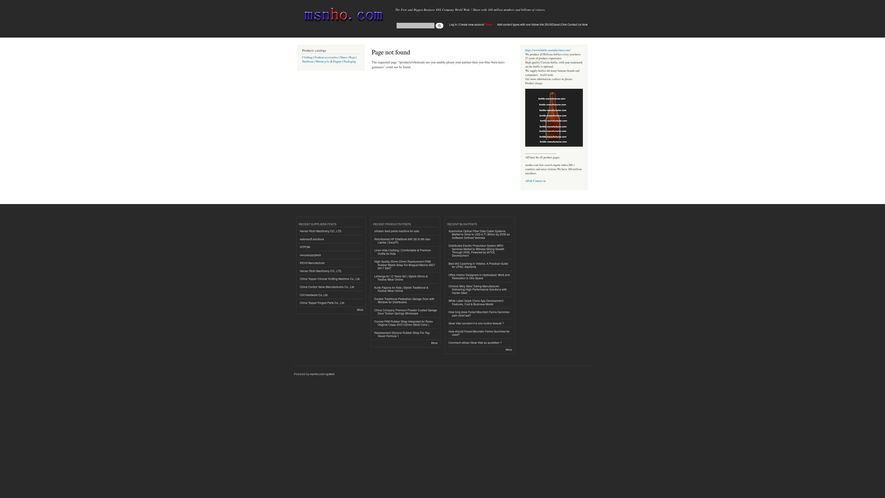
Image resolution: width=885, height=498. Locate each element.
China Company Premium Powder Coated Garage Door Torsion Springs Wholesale (405, 311)
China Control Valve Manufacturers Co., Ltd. (327, 287)
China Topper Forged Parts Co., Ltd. (322, 303)
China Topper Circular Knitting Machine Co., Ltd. (330, 279)
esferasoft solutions (312, 239)
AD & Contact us (535, 181)
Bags (352, 57)
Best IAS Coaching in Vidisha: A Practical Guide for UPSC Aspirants (478, 265)
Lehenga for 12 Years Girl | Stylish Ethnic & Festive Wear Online (401, 277)
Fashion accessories (326, 57)
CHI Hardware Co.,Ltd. (314, 295)
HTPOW (305, 247)
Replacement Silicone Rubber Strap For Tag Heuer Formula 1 (402, 334)
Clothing (307, 57)
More (360, 309)
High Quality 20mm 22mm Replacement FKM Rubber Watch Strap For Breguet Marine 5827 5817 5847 (404, 264)
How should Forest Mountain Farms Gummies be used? (479, 332)
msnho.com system (322, 374)
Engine (337, 61)
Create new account (472, 24)
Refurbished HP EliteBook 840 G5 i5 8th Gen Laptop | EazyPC (402, 240)
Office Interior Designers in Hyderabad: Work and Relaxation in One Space (479, 276)
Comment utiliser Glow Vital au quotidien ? (475, 342)
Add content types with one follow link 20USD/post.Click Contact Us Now (542, 24)
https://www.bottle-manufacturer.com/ (547, 50)
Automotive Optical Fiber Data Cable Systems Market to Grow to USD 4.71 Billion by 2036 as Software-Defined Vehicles (479, 234)
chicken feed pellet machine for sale (396, 231)
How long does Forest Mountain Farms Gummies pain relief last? (479, 313)
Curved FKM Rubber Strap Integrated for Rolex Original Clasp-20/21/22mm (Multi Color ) (403, 322)
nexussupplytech (310, 255)
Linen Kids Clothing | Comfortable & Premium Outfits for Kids (402, 251)
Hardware (308, 61)
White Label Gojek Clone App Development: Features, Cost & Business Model (476, 302)
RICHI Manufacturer (312, 263)
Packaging (350, 61)
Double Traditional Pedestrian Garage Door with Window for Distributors (404, 300)
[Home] (343, 15)
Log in (453, 24)
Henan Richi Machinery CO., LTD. (321, 231)
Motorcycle (322, 61)
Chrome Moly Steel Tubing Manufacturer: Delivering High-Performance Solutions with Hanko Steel (477, 289)
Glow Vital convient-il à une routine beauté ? (476, 323)
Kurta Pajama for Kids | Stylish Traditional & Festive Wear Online (401, 289)
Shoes (343, 57)
